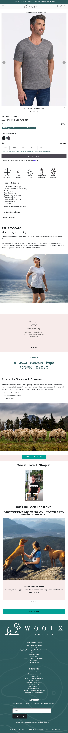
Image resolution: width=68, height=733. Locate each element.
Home (23, 12)
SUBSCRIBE (19, 716)
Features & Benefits (11, 183)
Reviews (5, 124)
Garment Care (34, 654)
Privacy (29, 730)
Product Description (12, 212)
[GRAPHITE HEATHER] (8, 138)
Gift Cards (34, 656)
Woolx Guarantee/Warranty (34, 658)
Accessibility (34, 672)
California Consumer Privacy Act (34, 691)
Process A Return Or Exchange (34, 648)
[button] (3, 62)
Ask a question (9, 217)
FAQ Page (34, 652)
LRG (23, 148)
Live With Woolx (34, 662)
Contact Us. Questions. (34, 646)
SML (27, 12)
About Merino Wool (34, 674)
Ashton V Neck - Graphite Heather (37, 12)
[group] (34, 171)
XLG (32, 148)
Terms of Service (41, 730)
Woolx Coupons (34, 684)
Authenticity (34, 660)
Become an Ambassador (34, 693)
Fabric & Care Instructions (14, 207)
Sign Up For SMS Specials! (34, 678)
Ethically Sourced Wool (34, 682)
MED (14, 148)
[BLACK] (3, 138)
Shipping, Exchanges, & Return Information (34, 650)
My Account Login (34, 686)
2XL (41, 148)
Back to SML (34, 611)
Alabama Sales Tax (34, 688)
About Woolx (34, 676)
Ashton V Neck (10, 116)
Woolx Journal (34, 680)
